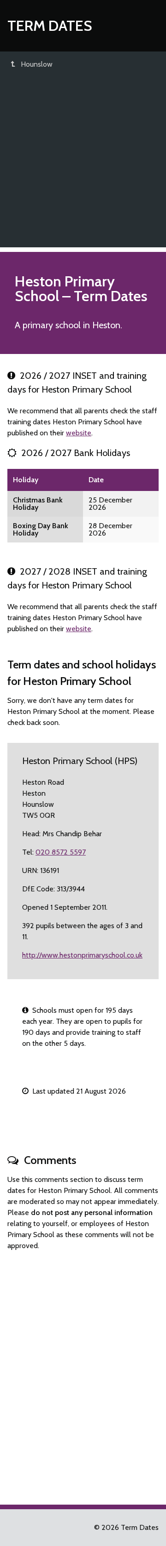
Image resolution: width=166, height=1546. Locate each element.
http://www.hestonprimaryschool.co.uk (82, 955)
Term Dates (49, 25)
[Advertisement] (83, 164)
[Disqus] (83, 1374)
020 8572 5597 (61, 852)
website (78, 432)
